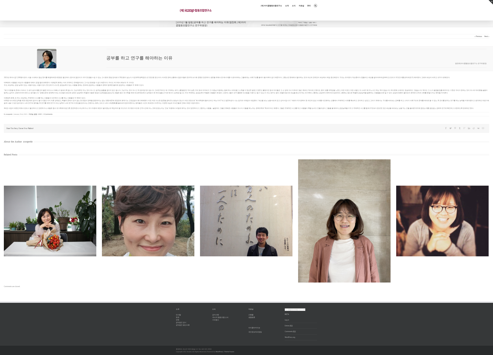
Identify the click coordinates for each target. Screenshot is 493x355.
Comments (290, 331)
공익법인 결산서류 (183, 325)
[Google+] (464, 128)
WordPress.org (290, 337)
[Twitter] (450, 128)
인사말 (178, 315)
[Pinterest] (455, 128)
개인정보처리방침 (255, 332)
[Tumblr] (460, 128)
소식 (294, 6)
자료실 (301, 6)
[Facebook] (446, 128)
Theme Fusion (229, 352)
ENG (309, 6)
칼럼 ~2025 (38, 114)
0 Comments (48, 114)
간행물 (250, 315)
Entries (289, 326)
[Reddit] (474, 128)
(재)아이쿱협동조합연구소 (271, 6)
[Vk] (478, 128)
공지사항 (215, 315)
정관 (177, 317)
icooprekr (9, 114)
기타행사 (215, 320)
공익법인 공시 (181, 322)
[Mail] (483, 128)
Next (486, 36)
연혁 (177, 320)
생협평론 (251, 317)
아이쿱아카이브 (254, 328)
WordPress (219, 352)
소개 (287, 6)
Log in (287, 320)
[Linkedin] (469, 128)
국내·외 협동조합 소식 (220, 317)
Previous (479, 36)
